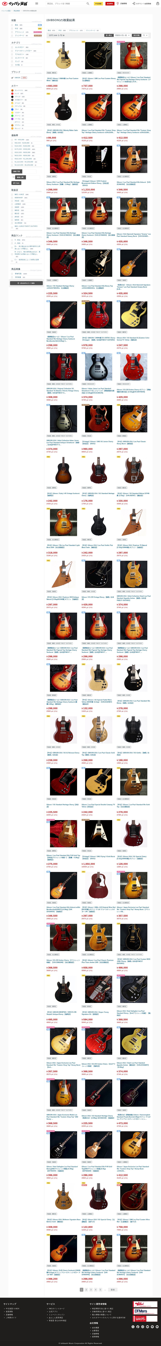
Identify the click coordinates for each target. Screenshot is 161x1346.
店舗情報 (123, 3)
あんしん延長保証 (56, 1318)
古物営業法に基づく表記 (101, 1311)
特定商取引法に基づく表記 (102, 1309)
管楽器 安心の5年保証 (57, 1320)
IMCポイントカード (57, 1309)
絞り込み (16, 183)
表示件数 (137, 35)
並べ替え (109, 35)
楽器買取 (9, 1311)
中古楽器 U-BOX (12, 1309)
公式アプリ (53, 1311)
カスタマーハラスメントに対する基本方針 (109, 1318)
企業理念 (95, 1331)
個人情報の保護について (101, 1315)
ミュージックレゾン (57, 1315)
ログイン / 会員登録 (143, 4)
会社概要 (95, 1328)
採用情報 (95, 1337)
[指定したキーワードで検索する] (88, 3)
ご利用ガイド (11, 1318)
